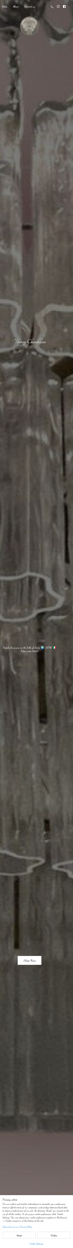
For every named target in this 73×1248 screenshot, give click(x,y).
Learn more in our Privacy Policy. (17, 1226)
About (16, 6)
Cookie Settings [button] (36, 1243)
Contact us (29, 6)
